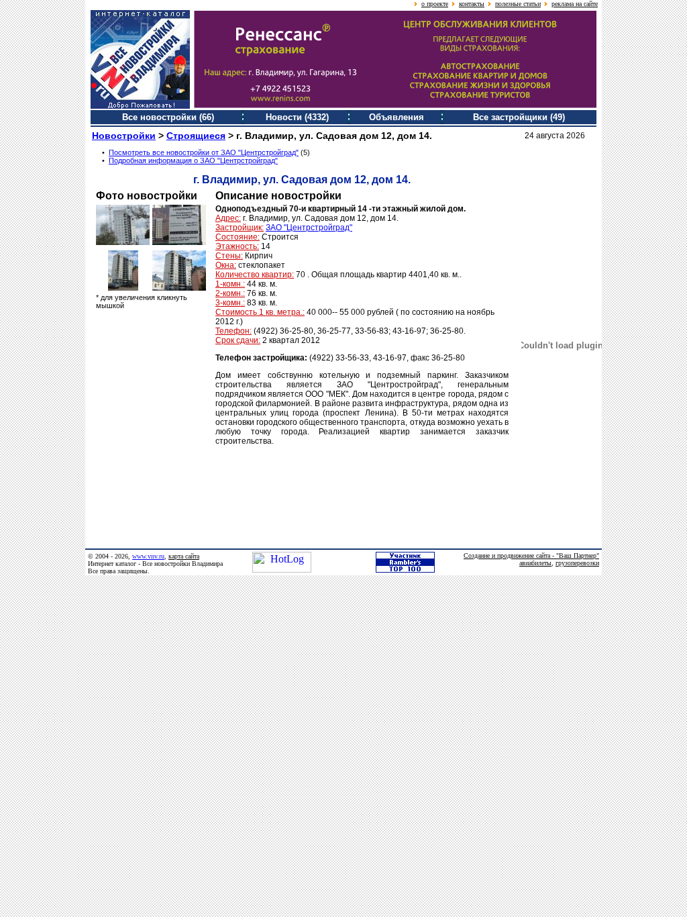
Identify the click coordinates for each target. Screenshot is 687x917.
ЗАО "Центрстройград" (309, 227)
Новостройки (124, 135)
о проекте (434, 3)
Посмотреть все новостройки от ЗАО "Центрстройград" (204, 152)
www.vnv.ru (148, 556)
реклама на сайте (574, 3)
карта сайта (183, 556)
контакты (471, 3)
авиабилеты (535, 563)
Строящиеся (195, 135)
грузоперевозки (577, 563)
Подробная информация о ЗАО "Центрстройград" (193, 160)
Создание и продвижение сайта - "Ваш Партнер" (531, 555)
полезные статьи (518, 3)
